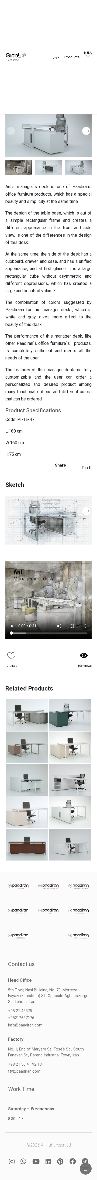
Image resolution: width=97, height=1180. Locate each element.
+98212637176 (21, 1018)
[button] (86, 131)
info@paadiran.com (25, 1025)
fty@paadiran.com (24, 1071)
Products (71, 59)
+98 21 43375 (20, 1011)
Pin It (87, 467)
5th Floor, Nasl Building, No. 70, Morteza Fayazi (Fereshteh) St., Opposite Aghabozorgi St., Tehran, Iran (47, 996)
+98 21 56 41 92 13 (25, 1064)
